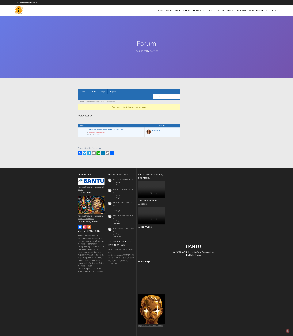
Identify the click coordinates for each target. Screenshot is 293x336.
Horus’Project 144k (236, 10)
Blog (177, 10)
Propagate (198, 10)
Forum (83, 92)
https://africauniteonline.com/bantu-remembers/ (90, 217)
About (169, 10)
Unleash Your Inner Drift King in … (123, 179)
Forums (186, 10)
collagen (117, 221)
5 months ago (156, 130)
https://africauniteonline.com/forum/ (91, 188)
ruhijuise (154, 133)
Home (160, 10)
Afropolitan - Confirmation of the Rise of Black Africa (106, 130)
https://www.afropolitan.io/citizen (150, 326)
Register (220, 10)
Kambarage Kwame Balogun (96, 132)
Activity (93, 92)
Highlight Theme (193, 255)
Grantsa (117, 182)
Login (209, 10)
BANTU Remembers (258, 10)
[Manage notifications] (287, 331)
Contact (274, 10)
